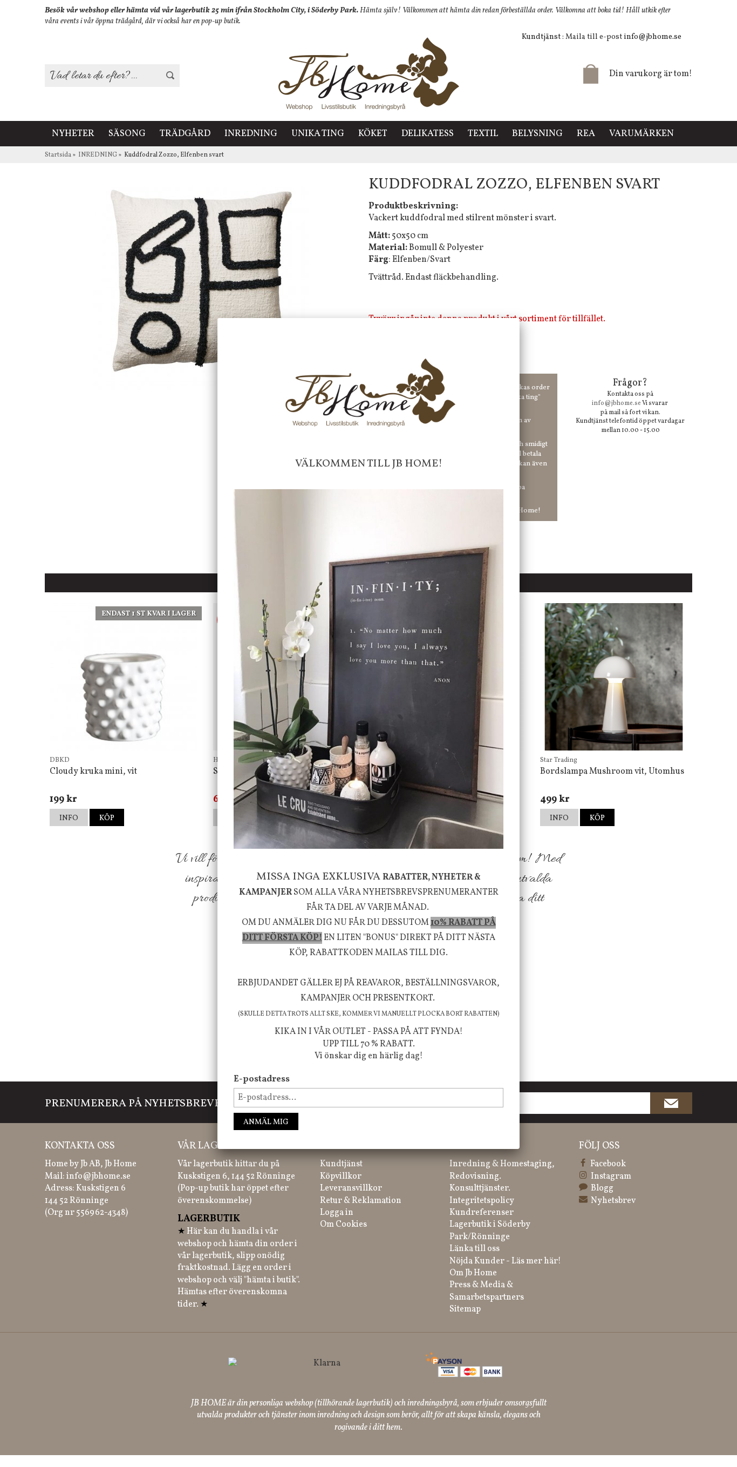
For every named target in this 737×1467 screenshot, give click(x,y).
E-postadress (262, 1079)
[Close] (519, 318)
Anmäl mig (266, 1122)
